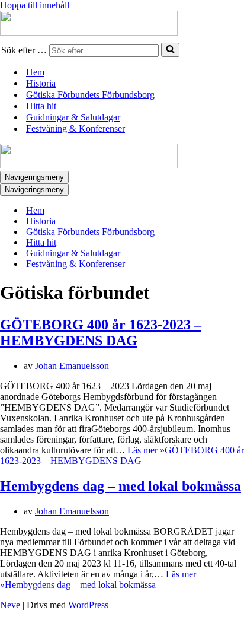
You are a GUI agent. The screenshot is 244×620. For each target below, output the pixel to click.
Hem (35, 72)
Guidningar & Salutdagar (73, 117)
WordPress (88, 605)
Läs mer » (122, 455)
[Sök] (170, 50)
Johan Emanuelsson (72, 366)
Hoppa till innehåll (34, 5)
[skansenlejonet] (122, 24)
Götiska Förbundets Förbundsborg (90, 95)
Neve (10, 605)
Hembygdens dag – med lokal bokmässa (120, 486)
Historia (41, 83)
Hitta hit (41, 106)
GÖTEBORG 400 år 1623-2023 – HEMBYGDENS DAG (100, 332)
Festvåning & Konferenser (75, 128)
